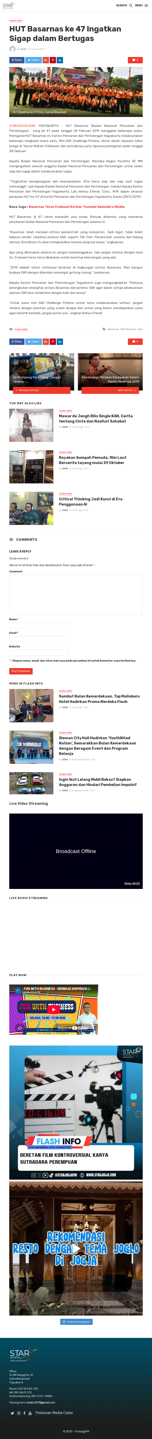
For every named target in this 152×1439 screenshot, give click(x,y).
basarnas (114, 329)
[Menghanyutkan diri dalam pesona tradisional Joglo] (76, 1248)
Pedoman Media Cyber (54, 1413)
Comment (15, 571)
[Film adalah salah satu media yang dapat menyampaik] (76, 1113)
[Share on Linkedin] (60, 60)
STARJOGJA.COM (22, 126)
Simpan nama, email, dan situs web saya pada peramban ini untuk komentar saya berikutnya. (74, 660)
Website (14, 646)
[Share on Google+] (46, 60)
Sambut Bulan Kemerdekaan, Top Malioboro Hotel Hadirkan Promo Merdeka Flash (99, 699)
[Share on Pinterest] (53, 60)
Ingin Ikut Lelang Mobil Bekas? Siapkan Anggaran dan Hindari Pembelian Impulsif (98, 782)
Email (13, 633)
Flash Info (15, 21)
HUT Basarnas (129, 329)
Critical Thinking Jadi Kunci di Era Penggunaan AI (91, 501)
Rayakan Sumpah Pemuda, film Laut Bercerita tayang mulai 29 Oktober (92, 460)
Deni (23, 49)
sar (141, 329)
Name (14, 619)
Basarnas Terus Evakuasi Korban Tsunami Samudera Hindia (77, 207)
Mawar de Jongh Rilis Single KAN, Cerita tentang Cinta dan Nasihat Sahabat (96, 418)
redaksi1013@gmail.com (40, 1402)
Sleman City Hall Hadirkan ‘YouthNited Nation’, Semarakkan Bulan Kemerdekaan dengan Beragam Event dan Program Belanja (97, 746)
